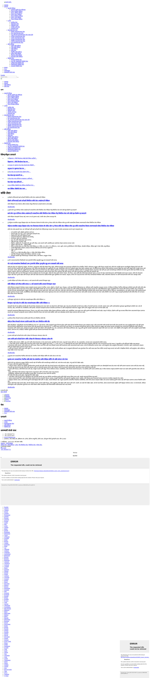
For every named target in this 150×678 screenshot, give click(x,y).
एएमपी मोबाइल (9, 443)
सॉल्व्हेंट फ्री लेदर (15, 27)
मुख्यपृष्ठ (6, 5)
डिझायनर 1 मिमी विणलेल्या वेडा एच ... (18, 162)
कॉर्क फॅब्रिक (11, 44)
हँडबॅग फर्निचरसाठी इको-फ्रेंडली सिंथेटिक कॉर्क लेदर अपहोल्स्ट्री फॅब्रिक (29, 200)
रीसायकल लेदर (15, 24)
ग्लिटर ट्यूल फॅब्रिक (16, 17)
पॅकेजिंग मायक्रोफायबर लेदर (18, 41)
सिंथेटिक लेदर (32, 445)
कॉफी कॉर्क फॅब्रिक (16, 45)
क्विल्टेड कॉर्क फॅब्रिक (16, 55)
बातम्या (6, 67)
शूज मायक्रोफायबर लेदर (17, 42)
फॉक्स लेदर (39, 445)
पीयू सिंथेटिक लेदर (23, 445)
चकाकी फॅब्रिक (11, 8)
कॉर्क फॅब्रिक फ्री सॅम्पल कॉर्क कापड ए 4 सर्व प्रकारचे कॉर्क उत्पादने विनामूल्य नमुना (32, 284)
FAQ (5, 69)
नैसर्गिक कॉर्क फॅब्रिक (16, 52)
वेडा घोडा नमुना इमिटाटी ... (15, 182)
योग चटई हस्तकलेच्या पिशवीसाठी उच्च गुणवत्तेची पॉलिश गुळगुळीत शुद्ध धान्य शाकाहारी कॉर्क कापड (35, 263)
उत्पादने (6, 6)
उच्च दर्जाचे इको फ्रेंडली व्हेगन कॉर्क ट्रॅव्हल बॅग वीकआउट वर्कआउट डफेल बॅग (30, 339)
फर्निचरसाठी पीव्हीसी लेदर (17, 63)
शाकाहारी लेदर (14, 28)
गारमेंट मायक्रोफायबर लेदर (17, 38)
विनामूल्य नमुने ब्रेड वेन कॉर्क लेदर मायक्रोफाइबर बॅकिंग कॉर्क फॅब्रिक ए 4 (29, 303)
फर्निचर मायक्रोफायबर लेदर (18, 36)
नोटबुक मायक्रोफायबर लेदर (18, 39)
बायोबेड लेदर (14, 22)
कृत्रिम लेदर (4, 445)
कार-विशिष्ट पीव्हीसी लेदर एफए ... (17, 188)
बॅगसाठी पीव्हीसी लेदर (16, 59)
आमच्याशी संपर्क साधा (9, 72)
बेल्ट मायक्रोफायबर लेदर (17, 33)
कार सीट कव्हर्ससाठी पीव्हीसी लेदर (19, 61)
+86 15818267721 (6, 449)
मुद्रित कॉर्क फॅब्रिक (16, 53)
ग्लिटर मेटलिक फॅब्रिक (16, 11)
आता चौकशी (4, 392)
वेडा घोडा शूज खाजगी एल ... (16, 175)
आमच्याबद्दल (7, 70)
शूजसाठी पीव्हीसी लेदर (16, 66)
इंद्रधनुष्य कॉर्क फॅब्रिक (17, 56)
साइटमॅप (3, 443)
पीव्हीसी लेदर (11, 58)
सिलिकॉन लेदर (14, 25)
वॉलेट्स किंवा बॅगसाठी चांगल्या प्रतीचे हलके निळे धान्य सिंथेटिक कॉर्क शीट (29, 321)
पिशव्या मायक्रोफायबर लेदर (18, 31)
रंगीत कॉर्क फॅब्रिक (15, 47)
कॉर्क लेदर (13, 50)
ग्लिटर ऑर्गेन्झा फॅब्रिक (16, 13)
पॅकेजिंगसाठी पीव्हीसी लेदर (17, 64)
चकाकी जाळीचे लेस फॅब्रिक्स (18, 9)
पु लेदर (9, 20)
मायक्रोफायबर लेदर (13, 30)
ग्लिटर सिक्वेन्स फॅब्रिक (17, 16)
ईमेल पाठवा (3, 448)
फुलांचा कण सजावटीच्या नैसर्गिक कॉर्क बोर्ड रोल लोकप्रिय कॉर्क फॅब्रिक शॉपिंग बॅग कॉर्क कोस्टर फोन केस (38, 359)
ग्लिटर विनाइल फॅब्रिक (16, 19)
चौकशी (9, 207)
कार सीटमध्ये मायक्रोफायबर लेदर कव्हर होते (22, 34)
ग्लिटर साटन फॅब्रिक (16, 14)
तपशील (13, 207)
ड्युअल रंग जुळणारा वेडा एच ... (17, 168)
